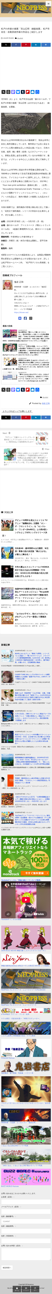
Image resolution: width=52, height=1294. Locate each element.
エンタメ (20, 38)
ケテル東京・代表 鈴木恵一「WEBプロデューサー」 (21, 1018)
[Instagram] (31, 318)
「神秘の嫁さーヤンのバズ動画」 (29, 880)
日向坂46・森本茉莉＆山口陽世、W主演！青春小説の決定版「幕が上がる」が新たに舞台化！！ (32, 551)
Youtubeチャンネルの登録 (11, 919)
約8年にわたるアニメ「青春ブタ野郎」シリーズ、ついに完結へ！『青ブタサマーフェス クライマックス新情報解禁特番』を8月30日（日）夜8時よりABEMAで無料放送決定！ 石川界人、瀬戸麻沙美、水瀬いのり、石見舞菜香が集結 (33, 658)
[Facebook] (16, 45)
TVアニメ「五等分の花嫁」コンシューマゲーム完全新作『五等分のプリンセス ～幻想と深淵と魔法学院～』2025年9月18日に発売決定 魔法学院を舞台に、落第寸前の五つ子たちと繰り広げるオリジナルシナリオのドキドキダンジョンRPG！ (26, 350)
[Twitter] (6, 45)
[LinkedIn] (36, 45)
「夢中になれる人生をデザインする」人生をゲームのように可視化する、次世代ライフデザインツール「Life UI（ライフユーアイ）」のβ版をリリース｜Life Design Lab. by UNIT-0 (33, 377)
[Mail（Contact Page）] (20, 318)
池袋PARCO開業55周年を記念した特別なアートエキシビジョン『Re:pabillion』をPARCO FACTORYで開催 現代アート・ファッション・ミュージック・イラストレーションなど (32, 595)
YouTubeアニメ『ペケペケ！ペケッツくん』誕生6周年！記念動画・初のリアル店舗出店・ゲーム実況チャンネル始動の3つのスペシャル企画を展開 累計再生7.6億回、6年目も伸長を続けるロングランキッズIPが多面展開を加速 (33, 819)
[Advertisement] (21, 69)
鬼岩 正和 (46, 403)
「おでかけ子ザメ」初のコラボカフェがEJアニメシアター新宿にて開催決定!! (31, 616)
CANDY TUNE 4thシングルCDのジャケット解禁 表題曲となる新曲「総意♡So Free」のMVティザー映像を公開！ (33, 676)
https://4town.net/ (21, 312)
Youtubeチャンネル (9, 880)
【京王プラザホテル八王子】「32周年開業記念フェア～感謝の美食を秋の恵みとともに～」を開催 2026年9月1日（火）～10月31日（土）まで (32, 799)
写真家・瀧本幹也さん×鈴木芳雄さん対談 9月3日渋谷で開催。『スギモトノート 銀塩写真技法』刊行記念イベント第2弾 (32, 780)
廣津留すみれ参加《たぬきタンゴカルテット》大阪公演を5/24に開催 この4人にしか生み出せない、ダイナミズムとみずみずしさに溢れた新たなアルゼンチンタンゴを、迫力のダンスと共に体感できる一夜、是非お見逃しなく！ (26, 364)
